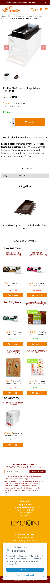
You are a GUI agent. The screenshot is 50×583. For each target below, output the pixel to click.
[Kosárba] (13, 295)
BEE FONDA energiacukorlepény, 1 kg (37, 254)
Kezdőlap (7, 16)
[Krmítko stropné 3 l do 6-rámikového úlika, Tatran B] (25, 207)
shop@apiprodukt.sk (28, 540)
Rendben (25, 570)
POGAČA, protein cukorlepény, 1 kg (13, 352)
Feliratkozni (37, 471)
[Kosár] (41, 9)
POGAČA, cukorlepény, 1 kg (37, 352)
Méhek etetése (35, 16)
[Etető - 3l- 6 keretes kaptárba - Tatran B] (25, 44)
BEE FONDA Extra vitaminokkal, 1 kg (13, 254)
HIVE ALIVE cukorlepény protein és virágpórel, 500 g (36, 304)
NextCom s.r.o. (32, 580)
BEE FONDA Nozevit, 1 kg (13, 303)
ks (10, 122)
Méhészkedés (20, 16)
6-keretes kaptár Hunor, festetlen (13, 404)
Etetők (4, 18)
